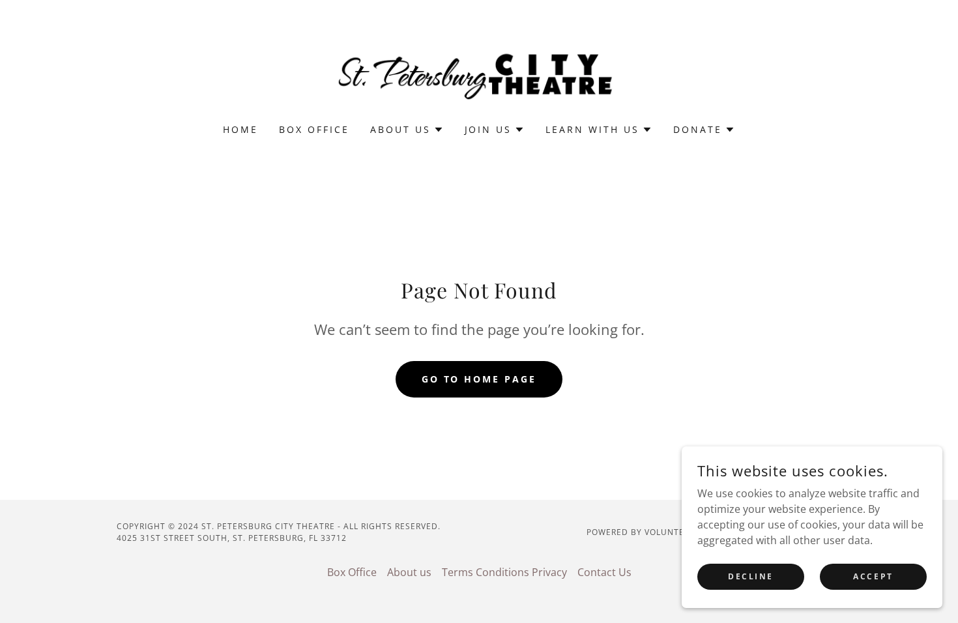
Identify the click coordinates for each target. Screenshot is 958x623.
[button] (407, 130)
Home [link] (240, 129)
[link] (479, 70)
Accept (873, 576)
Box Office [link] (314, 129)
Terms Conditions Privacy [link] (504, 572)
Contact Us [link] (604, 572)
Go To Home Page (479, 379)
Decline (751, 576)
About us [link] (409, 572)
